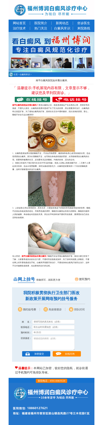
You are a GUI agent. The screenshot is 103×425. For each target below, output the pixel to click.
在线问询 (70, 353)
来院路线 (83, 28)
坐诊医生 (83, 23)
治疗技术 (19, 28)
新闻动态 (62, 23)
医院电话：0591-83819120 (51, 380)
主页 (16, 74)
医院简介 (40, 23)
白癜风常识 (62, 28)
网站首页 (19, 23)
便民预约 (84, 279)
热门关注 (40, 28)
